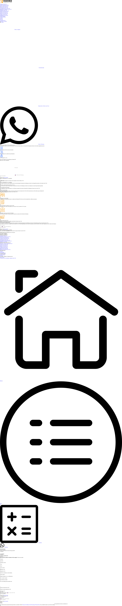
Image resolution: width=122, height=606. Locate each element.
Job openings (2, 252)
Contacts (1, 17)
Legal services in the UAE (4, 7)
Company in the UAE (3, 4)
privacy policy (6, 177)
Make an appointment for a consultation (6, 178)
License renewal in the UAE (4, 5)
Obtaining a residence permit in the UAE (6, 243)
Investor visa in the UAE (3, 12)
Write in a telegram (17, 29)
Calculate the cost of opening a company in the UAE (8, 258)
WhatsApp (6, 547)
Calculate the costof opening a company (3, 21)
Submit (1, 602)
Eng (2, 18)
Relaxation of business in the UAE (5, 236)
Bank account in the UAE (4, 6)
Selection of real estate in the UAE (5, 249)
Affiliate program (2, 254)
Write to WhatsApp (41, 144)
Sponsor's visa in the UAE (4, 13)
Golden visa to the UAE (3, 14)
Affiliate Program (2, 16)
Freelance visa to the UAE (4, 244)
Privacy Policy (2, 257)
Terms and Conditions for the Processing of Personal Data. (31, 604)
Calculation (40, 542)
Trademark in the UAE (3, 10)
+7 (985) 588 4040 (41, 67)
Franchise (1, 255)
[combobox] (2, 226)
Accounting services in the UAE (5, 8)
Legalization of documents (4, 15)
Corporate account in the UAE (4, 238)
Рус (0, 18)
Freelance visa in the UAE (4, 11)
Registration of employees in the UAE (5, 9)
